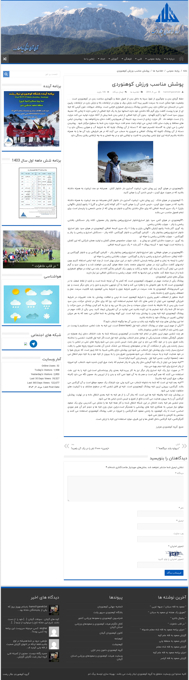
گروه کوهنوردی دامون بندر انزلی (107, 650)
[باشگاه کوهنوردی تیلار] (94, 28)
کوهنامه (118, 639)
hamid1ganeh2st (171, 92)
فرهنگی (128, 59)
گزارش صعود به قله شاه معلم (171, 647)
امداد (102, 59)
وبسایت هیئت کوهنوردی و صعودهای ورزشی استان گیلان (97, 657)
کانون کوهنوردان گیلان (111, 633)
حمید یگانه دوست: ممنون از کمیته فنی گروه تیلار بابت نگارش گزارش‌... (27, 655)
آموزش (114, 59)
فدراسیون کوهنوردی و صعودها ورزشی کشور (100, 618)
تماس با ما (89, 59)
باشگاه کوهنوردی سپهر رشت (108, 612)
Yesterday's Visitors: (42, 374)
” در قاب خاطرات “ (45, 266)
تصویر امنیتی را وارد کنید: (170, 559)
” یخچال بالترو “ (178, 618)
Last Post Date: (50, 387)
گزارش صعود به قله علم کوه (172, 635)
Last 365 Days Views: (39, 383)
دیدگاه (179, 473)
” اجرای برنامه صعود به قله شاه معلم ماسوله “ (163, 630)
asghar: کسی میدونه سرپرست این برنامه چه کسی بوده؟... (26, 630)
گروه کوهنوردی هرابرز (167, 427)
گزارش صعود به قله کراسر (173, 658)
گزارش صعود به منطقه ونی (172, 641)
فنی (140, 59)
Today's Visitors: (44, 370)
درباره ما (170, 59)
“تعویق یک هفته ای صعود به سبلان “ (167, 612)
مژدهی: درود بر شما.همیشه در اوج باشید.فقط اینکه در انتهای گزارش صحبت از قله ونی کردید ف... (26, 644)
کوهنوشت (117, 644)
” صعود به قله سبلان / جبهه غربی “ (168, 607)
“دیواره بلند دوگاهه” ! (168, 446)
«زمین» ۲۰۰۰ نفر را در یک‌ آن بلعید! (90, 446)
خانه (181, 58)
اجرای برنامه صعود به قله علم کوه (169, 652)
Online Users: (49, 366)
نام (181, 508)
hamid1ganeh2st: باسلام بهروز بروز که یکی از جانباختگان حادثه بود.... (27, 608)
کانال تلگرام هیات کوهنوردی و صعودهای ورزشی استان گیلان (99, 625)
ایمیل (179, 521)
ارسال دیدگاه (118, 92)
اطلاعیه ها (158, 71)
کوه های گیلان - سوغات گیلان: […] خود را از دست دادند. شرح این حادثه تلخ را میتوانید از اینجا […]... (33, 621)
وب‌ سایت (178, 533)
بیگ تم (92, 674)
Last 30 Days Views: (41, 379)
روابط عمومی (154, 59)
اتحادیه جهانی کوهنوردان (110, 607)
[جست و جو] (6, 74)
